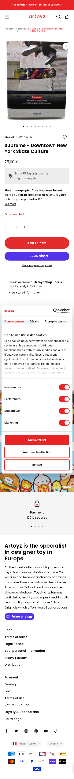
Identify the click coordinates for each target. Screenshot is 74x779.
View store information (25, 292)
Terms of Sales (16, 637)
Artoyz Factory (16, 658)
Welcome (10, 28)
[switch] (64, 399)
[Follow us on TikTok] (56, 731)
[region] (37, 509)
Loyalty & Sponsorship (22, 712)
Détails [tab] (34, 321)
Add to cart (36, 243)
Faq (7, 691)
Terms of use (14, 698)
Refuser (37, 464)
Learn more (57, 4)
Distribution (13, 664)
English (54, 743)
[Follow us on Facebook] (6, 731)
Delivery (11, 684)
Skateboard (22, 28)
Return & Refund (17, 705)
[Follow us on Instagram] (26, 731)
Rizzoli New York (18, 137)
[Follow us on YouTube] (46, 731)
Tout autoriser (37, 439)
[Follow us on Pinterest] (36, 731)
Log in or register (26, 178)
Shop (9, 630)
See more (10, 204)
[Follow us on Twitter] (16, 731)
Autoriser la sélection (37, 452)
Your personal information (25, 651)
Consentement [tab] (14, 321)
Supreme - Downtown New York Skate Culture (46, 29)
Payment (11, 677)
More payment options (37, 265)
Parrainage (13, 719)
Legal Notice (14, 644)
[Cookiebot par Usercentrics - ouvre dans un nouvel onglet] (53, 310)
